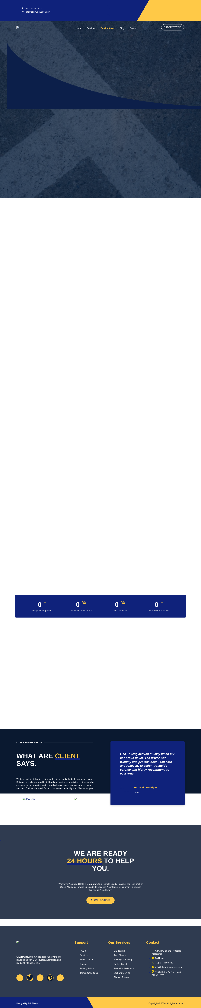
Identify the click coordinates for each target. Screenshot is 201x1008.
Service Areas (107, 28)
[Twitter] (30, 977)
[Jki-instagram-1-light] (40, 977)
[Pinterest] (50, 977)
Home (78, 28)
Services (91, 28)
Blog (122, 28)
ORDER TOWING (172, 27)
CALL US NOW (102, 900)
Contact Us (135, 28)
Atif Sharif (33, 1003)
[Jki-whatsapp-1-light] (60, 977)
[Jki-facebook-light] (19, 977)
